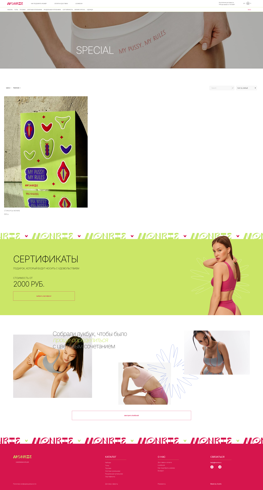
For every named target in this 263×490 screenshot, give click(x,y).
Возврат (161, 471)
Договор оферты (111, 484)
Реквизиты (162, 484)
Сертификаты (110, 476)
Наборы (108, 462)
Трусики (108, 468)
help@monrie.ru (215, 462)
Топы (107, 465)
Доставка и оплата (165, 462)
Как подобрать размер (166, 468)
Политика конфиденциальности (24, 484)
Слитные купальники (112, 471)
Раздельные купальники (114, 474)
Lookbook (161, 465)
